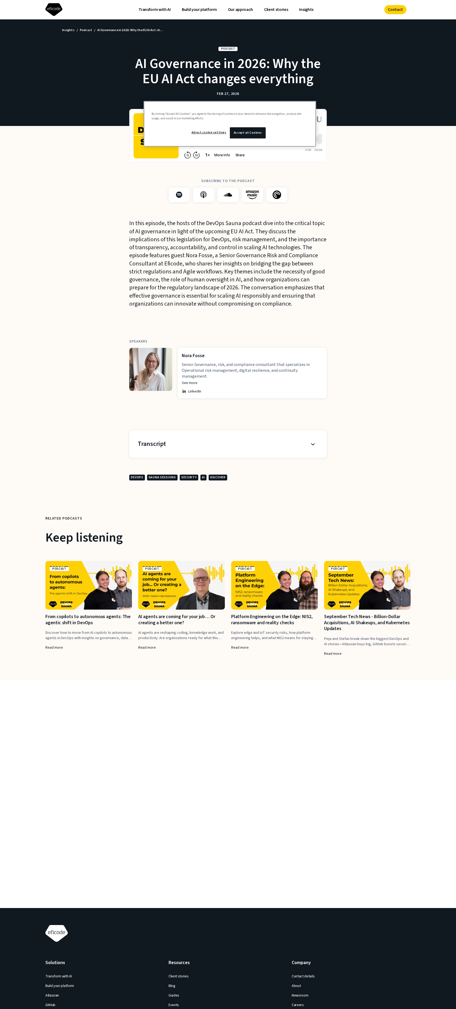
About (296, 986)
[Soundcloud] (228, 194)
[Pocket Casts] (276, 194)
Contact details (303, 976)
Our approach (240, 9)
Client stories (276, 9)
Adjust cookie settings (209, 132)
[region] (230, 124)
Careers (298, 1005)
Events (174, 1005)
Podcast (86, 30)
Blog (172, 986)
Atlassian (52, 995)
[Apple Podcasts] (203, 194)
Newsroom (300, 995)
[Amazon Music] (252, 194)
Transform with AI (155, 9)
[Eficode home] (54, 9)
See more (189, 383)
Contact (395, 9)
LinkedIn (194, 391)
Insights (306, 9)
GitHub (50, 1005)
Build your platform (199, 9)
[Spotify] (179, 194)
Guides (174, 995)
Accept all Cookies (248, 132)
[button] (227, 444)
